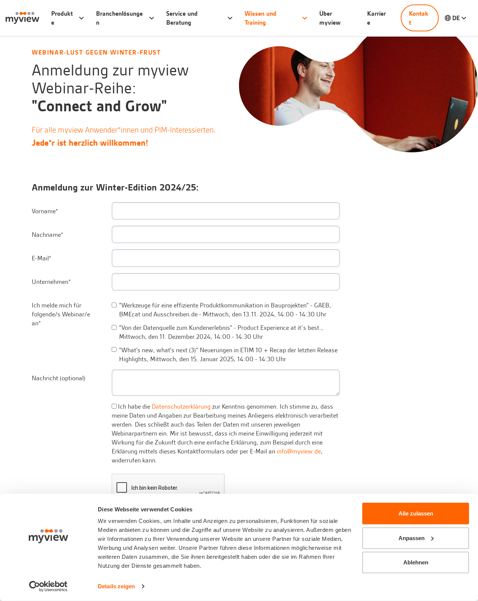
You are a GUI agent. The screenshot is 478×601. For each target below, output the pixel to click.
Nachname (47, 234)
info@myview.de (299, 451)
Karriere (376, 18)
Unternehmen (51, 282)
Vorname (45, 211)
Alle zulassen (415, 513)
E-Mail (41, 258)
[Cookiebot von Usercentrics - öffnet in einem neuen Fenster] (48, 586)
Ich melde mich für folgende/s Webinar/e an (61, 314)
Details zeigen (116, 586)
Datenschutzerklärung (181, 406)
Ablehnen (415, 562)
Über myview (330, 18)
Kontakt (418, 18)
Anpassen (411, 538)
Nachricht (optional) (59, 378)
